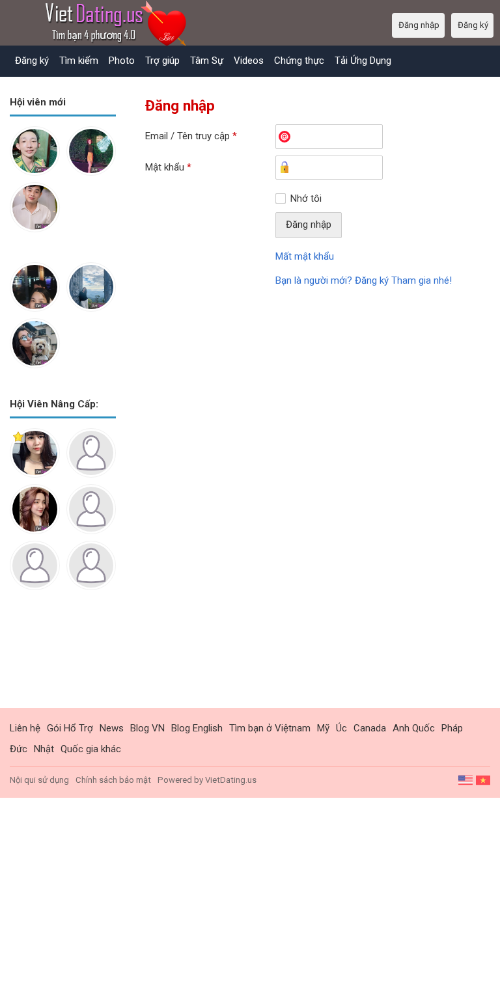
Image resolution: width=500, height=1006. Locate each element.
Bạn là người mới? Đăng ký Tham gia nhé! (363, 280)
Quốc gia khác (91, 749)
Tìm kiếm (78, 60)
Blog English (197, 728)
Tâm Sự (206, 60)
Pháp (452, 728)
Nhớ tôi (306, 198)
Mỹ (323, 728)
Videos (249, 60)
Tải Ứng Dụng (363, 60)
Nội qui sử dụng (39, 780)
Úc (341, 728)
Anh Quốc (414, 728)
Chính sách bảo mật (113, 780)
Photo (122, 60)
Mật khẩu (168, 167)
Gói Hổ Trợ (70, 728)
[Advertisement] (63, 659)
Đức (18, 749)
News (112, 728)
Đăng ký (32, 60)
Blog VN (147, 728)
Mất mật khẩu (304, 256)
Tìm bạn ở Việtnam (270, 728)
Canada (370, 728)
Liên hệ (25, 728)
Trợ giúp (162, 60)
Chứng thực (299, 60)
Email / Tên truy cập (191, 136)
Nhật (44, 749)
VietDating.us (231, 780)
